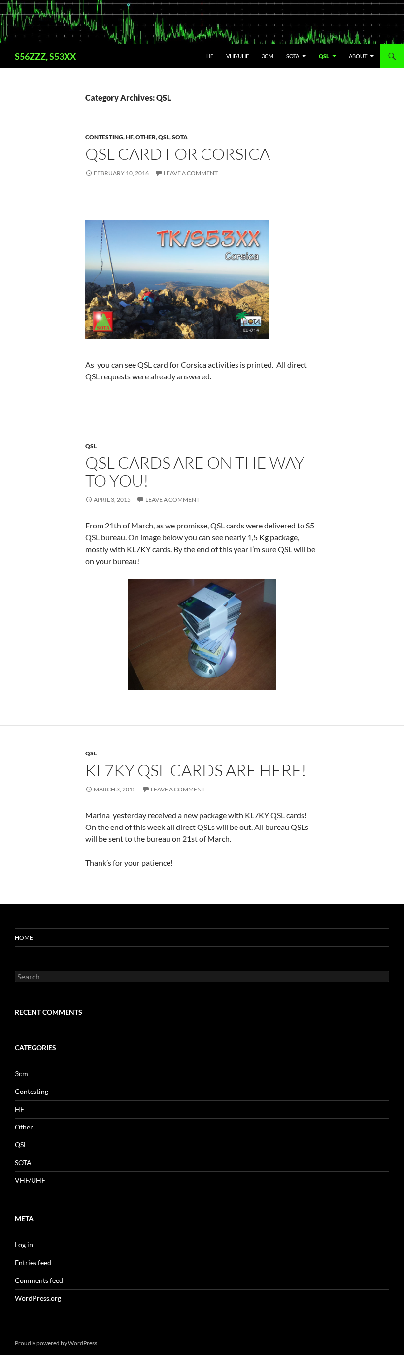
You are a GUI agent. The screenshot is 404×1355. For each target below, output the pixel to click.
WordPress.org (38, 1298)
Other (145, 137)
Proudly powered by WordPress (56, 1343)
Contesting (104, 137)
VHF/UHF (237, 56)
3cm (267, 56)
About (358, 56)
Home (24, 937)
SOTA (292, 56)
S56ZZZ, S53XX (45, 56)
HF (209, 56)
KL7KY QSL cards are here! (196, 770)
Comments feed (39, 1280)
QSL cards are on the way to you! (194, 471)
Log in (24, 1245)
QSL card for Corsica (177, 154)
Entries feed (33, 1262)
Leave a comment (191, 173)
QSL (324, 56)
